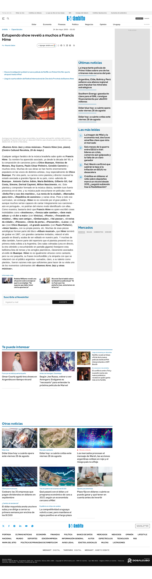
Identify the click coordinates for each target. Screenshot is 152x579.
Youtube (26, 526)
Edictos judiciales (87, 542)
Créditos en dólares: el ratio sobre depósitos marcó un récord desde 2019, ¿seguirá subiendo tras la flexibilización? (97, 181)
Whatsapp (32, 526)
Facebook (8, 526)
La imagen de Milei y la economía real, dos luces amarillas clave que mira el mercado (97, 138)
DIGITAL (51, 550)
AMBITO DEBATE (97, 550)
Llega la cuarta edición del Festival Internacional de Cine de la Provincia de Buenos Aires (39, 78)
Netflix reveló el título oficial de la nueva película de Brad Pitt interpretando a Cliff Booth (101, 359)
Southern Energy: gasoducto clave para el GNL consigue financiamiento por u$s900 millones (93, 97)
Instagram (14, 526)
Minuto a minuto (85, 450)
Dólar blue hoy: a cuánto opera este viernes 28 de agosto (94, 109)
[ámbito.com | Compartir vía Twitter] (64, 45)
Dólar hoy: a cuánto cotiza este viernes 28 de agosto (94, 118)
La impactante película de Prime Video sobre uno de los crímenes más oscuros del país (94, 70)
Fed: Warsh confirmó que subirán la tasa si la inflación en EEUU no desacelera (97, 168)
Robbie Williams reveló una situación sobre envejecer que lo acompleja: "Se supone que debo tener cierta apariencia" (25, 283)
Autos (91, 538)
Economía (47, 24)
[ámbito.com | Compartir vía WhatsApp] (58, 45)
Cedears (108, 232)
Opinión (103, 24)
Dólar (34, 24)
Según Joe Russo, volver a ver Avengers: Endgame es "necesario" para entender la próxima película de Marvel (55, 381)
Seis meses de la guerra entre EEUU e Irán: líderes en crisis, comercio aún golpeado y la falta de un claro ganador (97, 153)
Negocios (89, 24)
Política (75, 24)
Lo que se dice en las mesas (55, 13)
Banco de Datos (84, 534)
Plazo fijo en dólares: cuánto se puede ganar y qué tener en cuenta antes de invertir (93, 494)
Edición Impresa (49, 538)
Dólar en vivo (20, 13)
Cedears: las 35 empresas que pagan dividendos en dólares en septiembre (19, 494)
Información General (73, 538)
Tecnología (123, 538)
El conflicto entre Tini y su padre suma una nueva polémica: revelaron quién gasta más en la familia (101, 375)
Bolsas (89, 232)
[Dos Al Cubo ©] (139, 560)
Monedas (81, 232)
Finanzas (61, 24)
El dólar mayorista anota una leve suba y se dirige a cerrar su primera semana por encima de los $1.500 (19, 511)
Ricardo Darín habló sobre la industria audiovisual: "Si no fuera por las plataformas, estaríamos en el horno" (63, 283)
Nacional (7, 538)
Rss (135, 538)
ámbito (5, 29)
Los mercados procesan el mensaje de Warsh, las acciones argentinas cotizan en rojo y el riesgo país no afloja (93, 457)
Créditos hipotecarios (100, 13)
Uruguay (116, 24)
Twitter (3, 526)
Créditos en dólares (35, 13)
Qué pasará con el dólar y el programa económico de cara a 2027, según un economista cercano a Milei (56, 496)
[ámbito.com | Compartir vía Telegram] (70, 45)
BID (70, 13)
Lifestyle (142, 534)
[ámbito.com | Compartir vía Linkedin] (67, 45)
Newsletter (147, 24)
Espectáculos (17, 29)
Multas (104, 542)
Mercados (102, 534)
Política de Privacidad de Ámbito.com (39, 542)
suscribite (139, 18)
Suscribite (63, 302)
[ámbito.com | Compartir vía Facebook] (61, 45)
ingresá (146, 18)
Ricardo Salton (10, 45)
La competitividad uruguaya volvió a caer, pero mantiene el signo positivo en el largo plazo (56, 512)
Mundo (19, 538)
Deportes (32, 538)
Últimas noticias (23, 534)
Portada (6, 534)
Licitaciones (119, 542)
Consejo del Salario (82, 13)
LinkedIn (20, 526)
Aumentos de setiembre (119, 13)
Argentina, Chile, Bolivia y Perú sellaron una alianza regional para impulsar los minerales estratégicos (94, 83)
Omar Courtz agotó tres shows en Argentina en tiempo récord (19, 378)
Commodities (98, 232)
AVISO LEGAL (68, 542)
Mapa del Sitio (9, 542)
